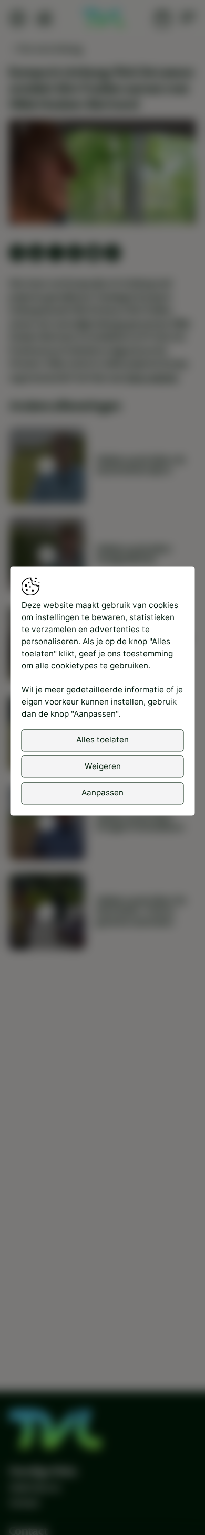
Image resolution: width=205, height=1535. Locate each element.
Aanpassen (102, 793)
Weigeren (103, 766)
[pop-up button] (160, 207)
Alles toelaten (102, 740)
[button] (104, 174)
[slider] (102, 189)
